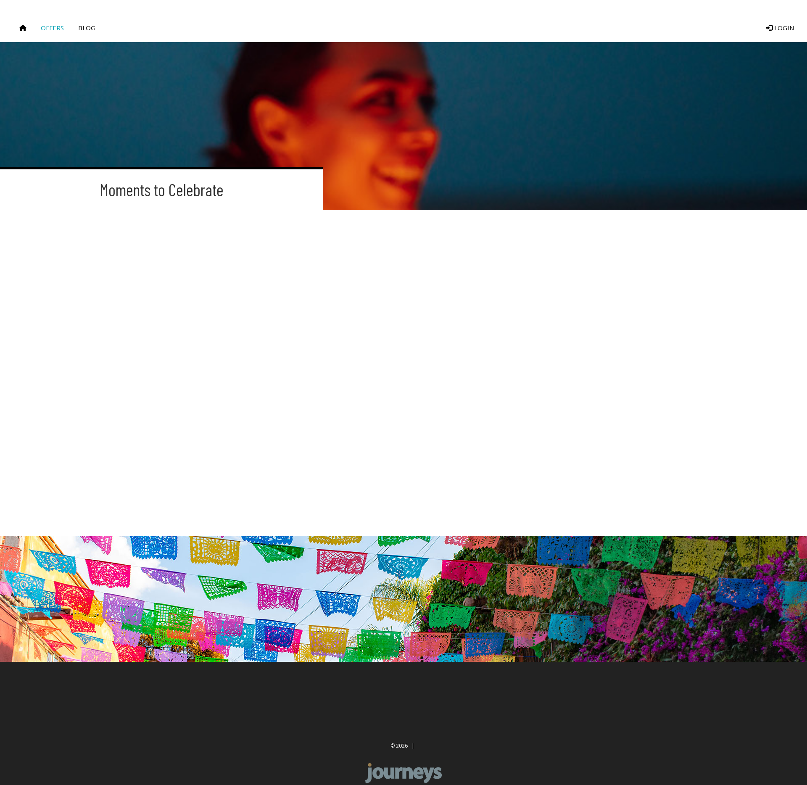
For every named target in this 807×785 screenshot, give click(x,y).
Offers (52, 28)
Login (783, 28)
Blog (86, 28)
